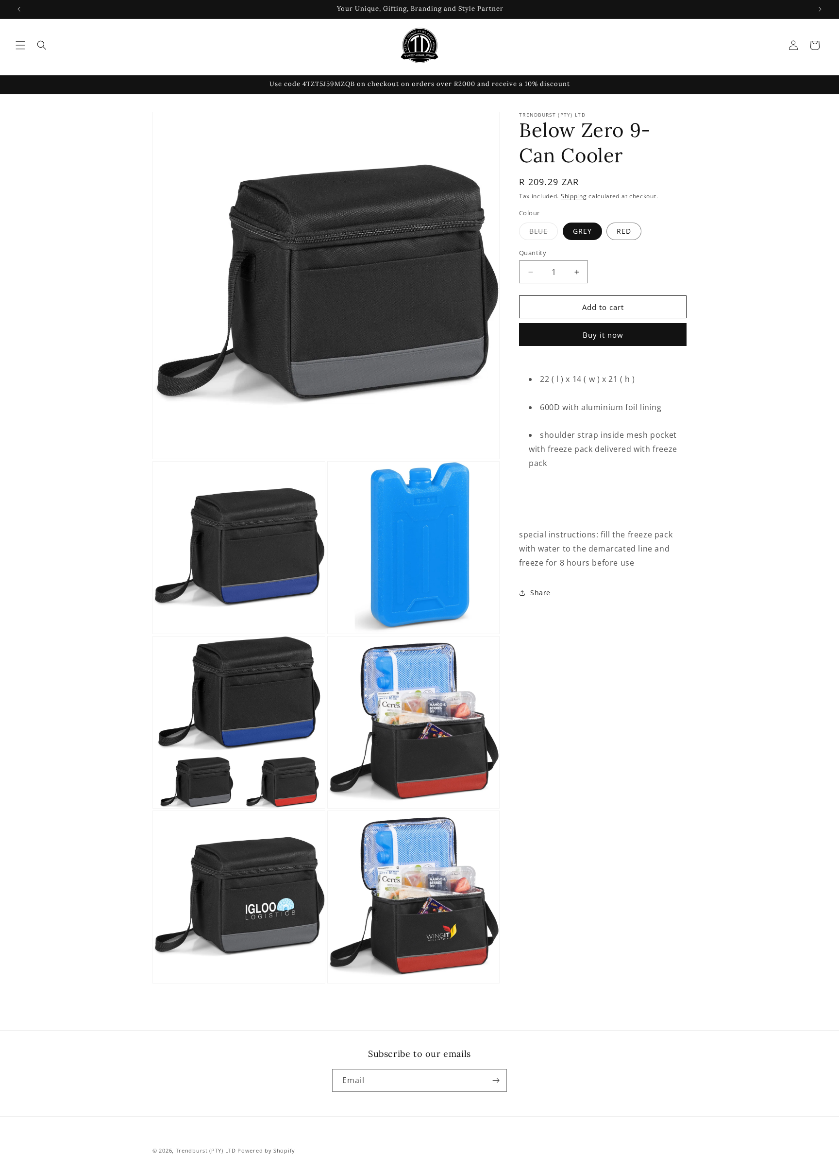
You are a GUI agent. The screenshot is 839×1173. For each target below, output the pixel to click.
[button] (20, 45)
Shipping (574, 196)
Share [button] (540, 592)
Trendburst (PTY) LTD (206, 1150)
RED (624, 231)
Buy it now (603, 335)
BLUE (543, 233)
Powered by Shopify (266, 1150)
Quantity (532, 252)
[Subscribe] (495, 1080)
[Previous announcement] (19, 9)
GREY (582, 231)
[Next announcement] (820, 9)
